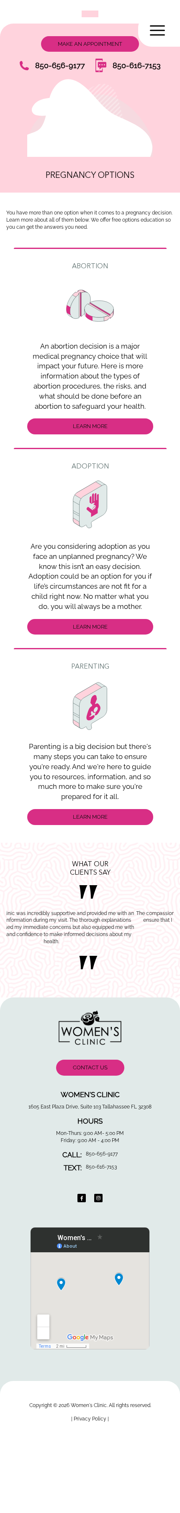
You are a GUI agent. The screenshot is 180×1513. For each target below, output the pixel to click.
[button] (159, 30)
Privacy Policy (91, 1419)
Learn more (90, 426)
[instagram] (98, 1198)
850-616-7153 (137, 65)
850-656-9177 (60, 65)
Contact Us (90, 1067)
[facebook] (81, 1198)
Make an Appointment (90, 44)
